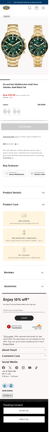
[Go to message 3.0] (10, 2)
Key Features (10, 165)
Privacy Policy (8, 344)
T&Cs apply (8, 336)
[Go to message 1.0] (7, 2)
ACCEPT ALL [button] (24, 410)
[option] (25, 45)
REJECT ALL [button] (24, 419)
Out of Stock (25, 126)
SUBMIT (24, 318)
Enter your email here (13, 310)
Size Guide (41, 104)
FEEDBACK (7, 395)
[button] (24, 193)
